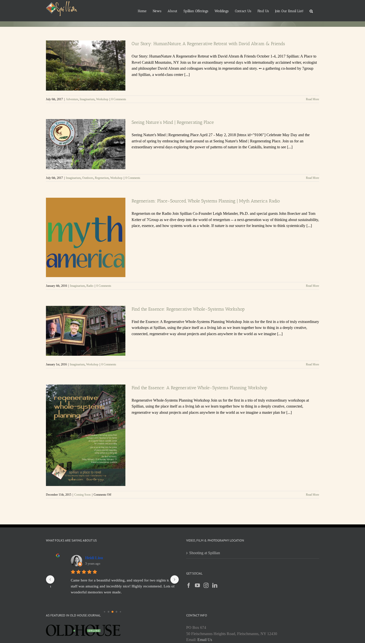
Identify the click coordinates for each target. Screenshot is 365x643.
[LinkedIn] (214, 585)
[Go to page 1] (109, 612)
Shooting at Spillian (204, 553)
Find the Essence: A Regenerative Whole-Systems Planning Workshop (199, 387)
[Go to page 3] (116, 611)
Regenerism (102, 178)
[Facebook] (188, 585)
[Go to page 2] (112, 611)
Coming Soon (82, 494)
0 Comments (118, 99)
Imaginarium (87, 99)
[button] (311, 10)
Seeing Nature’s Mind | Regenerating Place (173, 122)
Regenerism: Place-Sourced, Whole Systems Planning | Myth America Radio (206, 201)
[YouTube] (197, 585)
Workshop (102, 99)
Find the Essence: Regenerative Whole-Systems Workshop (188, 309)
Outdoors (87, 178)
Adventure (72, 99)
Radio (89, 286)
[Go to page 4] (120, 611)
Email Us (204, 640)
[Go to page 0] (104, 611)
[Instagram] (206, 585)
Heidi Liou (94, 558)
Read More (312, 99)
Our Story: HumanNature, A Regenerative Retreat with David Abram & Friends (208, 43)
